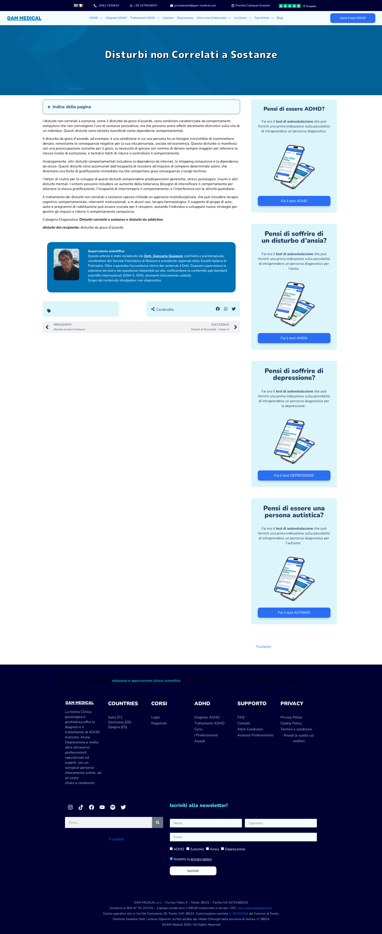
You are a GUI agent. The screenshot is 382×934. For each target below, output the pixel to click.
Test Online (261, 18)
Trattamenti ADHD (142, 18)
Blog (280, 18)
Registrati (159, 723)
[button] (218, 309)
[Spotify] (112, 807)
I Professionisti (206, 735)
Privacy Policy (291, 717)
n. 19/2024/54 (238, 913)
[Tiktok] (81, 807)
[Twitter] (123, 807)
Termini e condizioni (296, 729)
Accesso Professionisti (255, 735)
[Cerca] (157, 822)
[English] (76, 5)
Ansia (214, 849)
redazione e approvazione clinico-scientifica (146, 680)
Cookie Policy (291, 723)
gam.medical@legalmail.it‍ (255, 908)
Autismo (168, 18)
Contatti (243, 723)
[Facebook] (91, 807)
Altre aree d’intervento (211, 18)
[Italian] (80, 5)
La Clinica (240, 18)
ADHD (179, 849)
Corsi (198, 729)
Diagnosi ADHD (116, 18)
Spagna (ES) (117, 727)
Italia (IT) (115, 717)
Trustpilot (75, 88)
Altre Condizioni (250, 729)
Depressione (185, 18)
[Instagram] (70, 807)
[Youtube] (102, 807)
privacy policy (201, 859)
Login (155, 717)
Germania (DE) (119, 722)
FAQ (240, 717)
